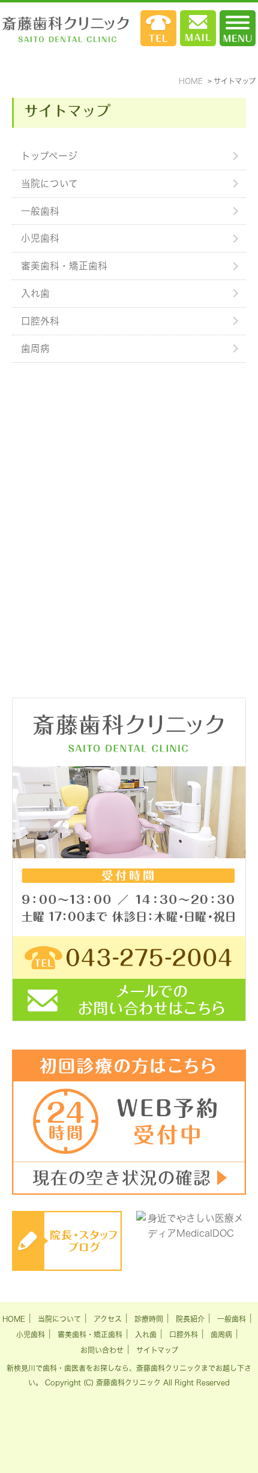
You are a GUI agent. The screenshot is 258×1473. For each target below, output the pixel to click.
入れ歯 (35, 293)
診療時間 (148, 1318)
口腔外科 (40, 321)
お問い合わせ (102, 1350)
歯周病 (35, 348)
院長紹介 (190, 1318)
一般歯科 (40, 211)
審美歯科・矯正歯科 (64, 265)
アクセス (108, 1318)
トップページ (49, 156)
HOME (13, 1318)
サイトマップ (157, 1350)
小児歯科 (40, 238)
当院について (49, 183)
